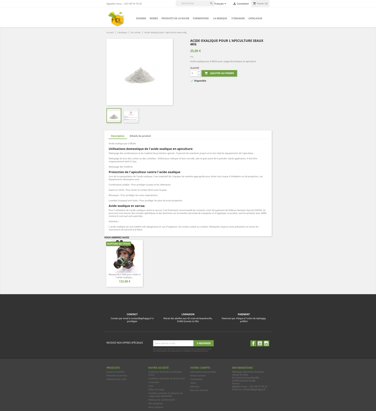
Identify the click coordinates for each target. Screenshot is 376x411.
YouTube (260, 343)
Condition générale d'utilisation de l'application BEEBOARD (165, 394)
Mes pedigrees (155, 403)
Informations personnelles (203, 371)
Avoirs (193, 382)
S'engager (238, 18)
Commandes (196, 379)
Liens (150, 385)
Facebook (253, 343)
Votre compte (200, 367)
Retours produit (198, 375)
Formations (201, 18)
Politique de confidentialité (161, 399)
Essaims (141, 18)
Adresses (194, 386)
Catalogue (255, 18)
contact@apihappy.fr (254, 389)
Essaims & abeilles (115, 371)
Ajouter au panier (219, 73)
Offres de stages (156, 389)
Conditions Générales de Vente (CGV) (166, 378)
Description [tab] (118, 136)
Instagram (266, 343)
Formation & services (116, 375)
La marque (220, 18)
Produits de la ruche (175, 18)
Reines (154, 18)
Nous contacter (155, 407)
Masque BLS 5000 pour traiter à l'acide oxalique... (124, 276)
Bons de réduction (199, 390)
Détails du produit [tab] (140, 136)
